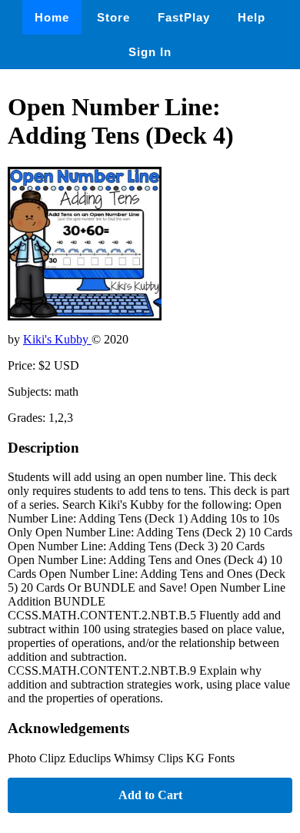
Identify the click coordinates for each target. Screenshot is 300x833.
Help (251, 17)
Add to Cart (150, 794)
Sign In (150, 51)
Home (52, 17)
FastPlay (184, 17)
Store (113, 17)
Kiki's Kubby (57, 339)
